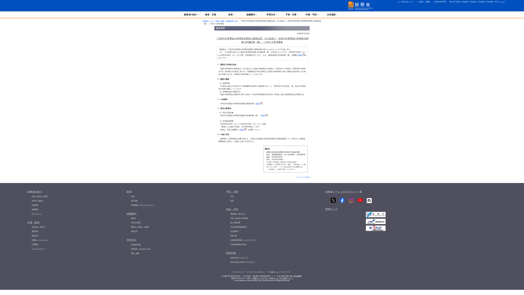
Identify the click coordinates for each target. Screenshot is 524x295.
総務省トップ (208, 21)
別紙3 (263, 115)
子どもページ (36, 214)
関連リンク (331, 209)
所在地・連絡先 (37, 201)
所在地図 (297, 276)
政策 (230, 14)
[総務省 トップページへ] (361, 5)
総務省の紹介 (190, 14)
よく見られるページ (406, 2)
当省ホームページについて (280, 272)
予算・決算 (291, 14)
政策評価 (231, 253)
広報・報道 (219, 21)
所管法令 (271, 14)
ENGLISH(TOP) (440, 2)
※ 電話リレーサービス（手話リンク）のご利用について (272, 278)
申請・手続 (311, 14)
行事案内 (35, 244)
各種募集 (35, 209)
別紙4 (242, 130)
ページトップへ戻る (303, 177)
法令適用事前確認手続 (238, 227)
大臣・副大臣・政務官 (40, 196)
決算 (232, 201)
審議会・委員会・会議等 (140, 227)
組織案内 (250, 14)
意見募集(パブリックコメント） (142, 205)
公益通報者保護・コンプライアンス (243, 240)
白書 (132, 196)
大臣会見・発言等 (38, 227)
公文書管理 (234, 231)
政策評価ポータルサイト (239, 258)
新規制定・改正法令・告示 (141, 249)
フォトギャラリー (38, 249)
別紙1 (300, 55)
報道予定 (35, 236)
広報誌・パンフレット (40, 240)
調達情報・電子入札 (237, 214)
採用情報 (35, 205)
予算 (232, 196)
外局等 (133, 218)
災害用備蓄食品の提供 (238, 244)
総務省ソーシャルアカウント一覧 (343, 191)
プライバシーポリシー (257, 272)
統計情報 (134, 201)
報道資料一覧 (232, 21)
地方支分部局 (136, 222)
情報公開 (233, 236)
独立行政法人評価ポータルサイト (242, 262)
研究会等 (134, 231)
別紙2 (258, 104)
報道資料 (35, 231)
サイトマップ (239, 272)
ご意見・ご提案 (424, 2)
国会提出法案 (136, 244)
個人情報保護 (235, 222)
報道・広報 (210, 14)
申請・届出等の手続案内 (239, 218)
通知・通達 (135, 253)
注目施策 (331, 14)
